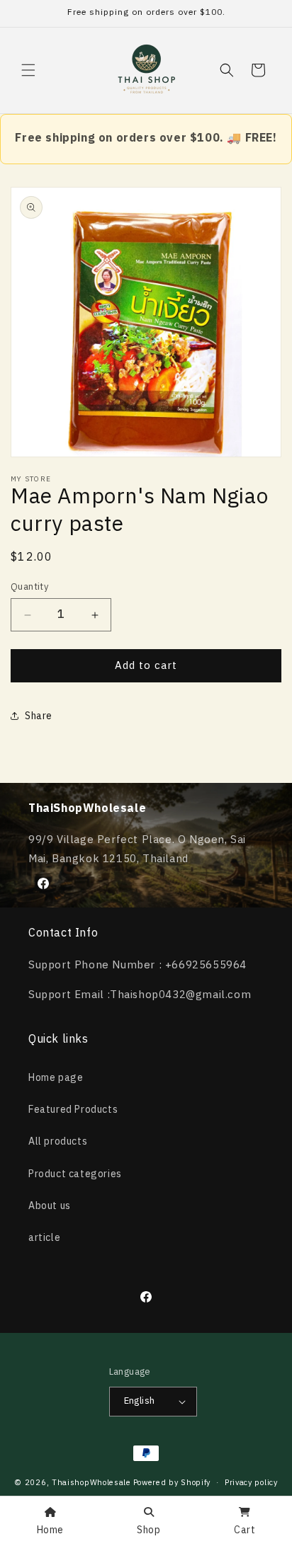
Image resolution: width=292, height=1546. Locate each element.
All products (57, 1141)
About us (49, 1206)
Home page (55, 1078)
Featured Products (73, 1109)
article (44, 1238)
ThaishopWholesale (91, 1482)
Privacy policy (251, 1483)
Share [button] (38, 716)
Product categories (75, 1174)
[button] (28, 70)
